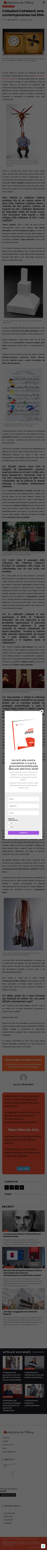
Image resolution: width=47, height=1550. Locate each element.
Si (11, 823)
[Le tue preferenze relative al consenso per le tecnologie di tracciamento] (43, 1546)
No (12, 827)
